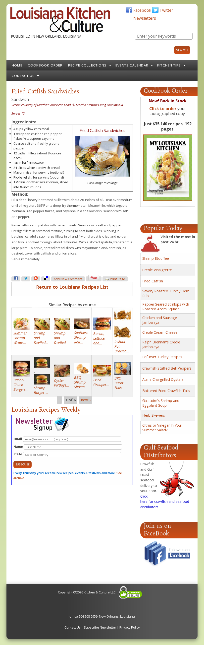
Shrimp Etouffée (155, 258)
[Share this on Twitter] (25, 278)
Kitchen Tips (169, 65)
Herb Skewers (153, 415)
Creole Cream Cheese (159, 332)
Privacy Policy (129, 627)
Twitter (166, 10)
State (18, 454)
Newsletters (144, 18)
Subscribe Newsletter (100, 627)
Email (18, 439)
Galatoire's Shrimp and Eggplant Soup (160, 403)
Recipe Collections (87, 65)
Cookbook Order (45, 65)
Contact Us (23, 75)
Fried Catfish (152, 281)
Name (18, 447)
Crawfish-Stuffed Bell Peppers (166, 368)
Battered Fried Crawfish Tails (166, 390)
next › (86, 399)
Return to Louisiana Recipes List (72, 287)
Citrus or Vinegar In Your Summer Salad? (162, 427)
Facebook (142, 10)
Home (17, 65)
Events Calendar (131, 65)
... (41, 390)
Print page (117, 279)
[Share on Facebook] (15, 278)
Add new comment (68, 279)
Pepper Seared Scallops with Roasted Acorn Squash (165, 306)
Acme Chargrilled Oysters (163, 379)
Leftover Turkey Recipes (162, 356)
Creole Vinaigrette (157, 269)
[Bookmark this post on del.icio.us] (45, 278)
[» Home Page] (60, 31)
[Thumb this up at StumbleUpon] (35, 278)
